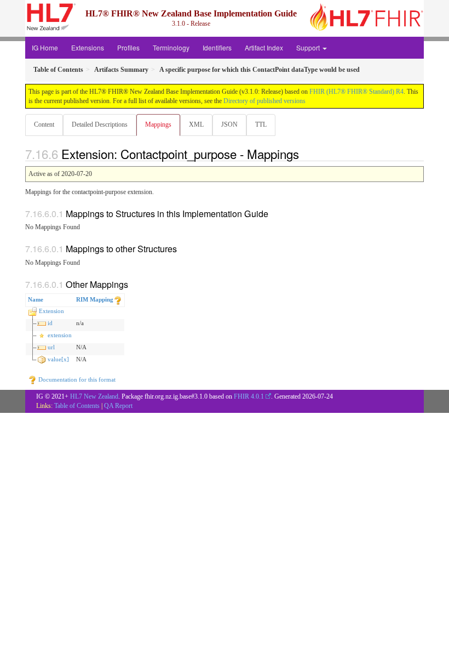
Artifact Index (264, 47)
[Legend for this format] (117, 299)
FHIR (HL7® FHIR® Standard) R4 (356, 91)
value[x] (58, 359)
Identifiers (217, 47)
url (51, 347)
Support (308, 47)
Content (44, 124)
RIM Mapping (94, 299)
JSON (229, 124)
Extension (51, 311)
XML (196, 124)
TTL (261, 124)
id (50, 323)
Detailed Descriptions (100, 124)
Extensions (87, 47)
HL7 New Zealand (94, 396)
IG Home (45, 47)
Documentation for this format (76, 379)
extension (60, 335)
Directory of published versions (264, 101)
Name (35, 299)
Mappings (158, 124)
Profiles (128, 47)
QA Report (118, 406)
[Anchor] (305, 153)
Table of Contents (77, 406)
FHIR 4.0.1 (249, 396)
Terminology (171, 47)
